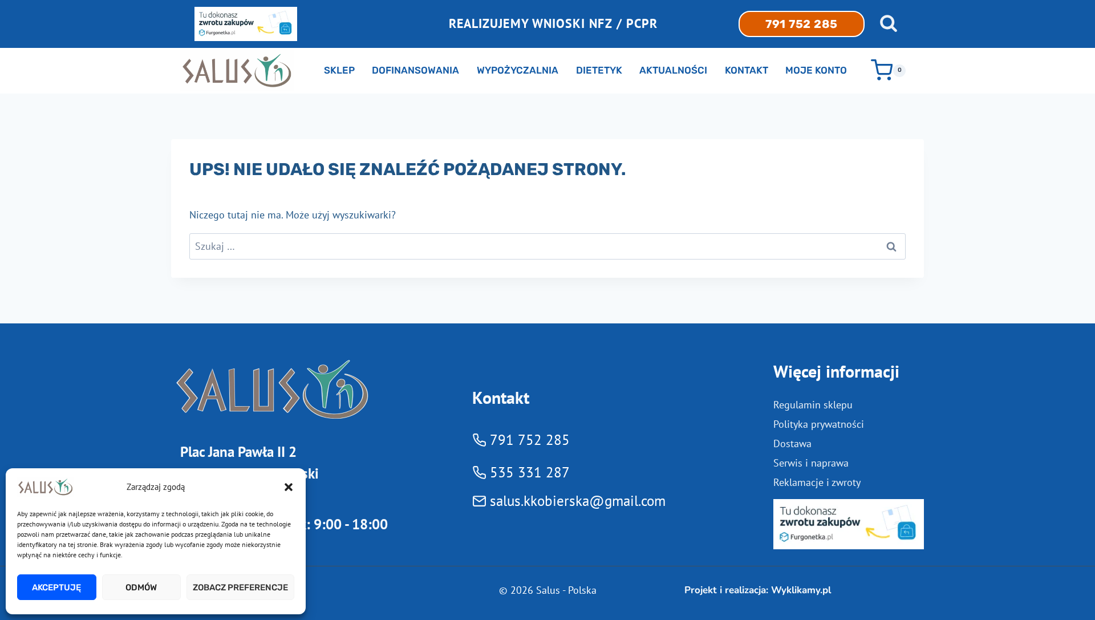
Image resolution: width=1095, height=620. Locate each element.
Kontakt (746, 70)
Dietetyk (599, 70)
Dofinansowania (415, 70)
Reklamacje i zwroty (817, 482)
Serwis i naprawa (811, 462)
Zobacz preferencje (240, 587)
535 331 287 (530, 472)
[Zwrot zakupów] (848, 524)
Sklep (339, 70)
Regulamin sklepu (813, 404)
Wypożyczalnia (517, 70)
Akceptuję (56, 587)
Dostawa (792, 443)
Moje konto (816, 70)
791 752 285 (801, 24)
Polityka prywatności (818, 424)
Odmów (141, 587)
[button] (288, 487)
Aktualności (673, 70)
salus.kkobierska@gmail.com (578, 501)
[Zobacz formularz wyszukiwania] (888, 24)
